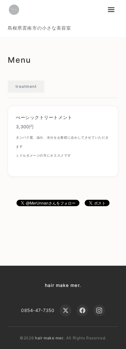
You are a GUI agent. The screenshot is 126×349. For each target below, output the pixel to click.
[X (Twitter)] (65, 310)
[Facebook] (82, 310)
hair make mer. (63, 285)
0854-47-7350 (37, 310)
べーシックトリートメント (44, 117)
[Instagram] (99, 310)
